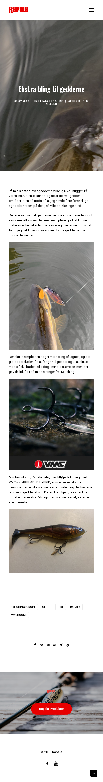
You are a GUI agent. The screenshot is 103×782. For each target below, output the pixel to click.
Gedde (46, 607)
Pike (61, 607)
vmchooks (19, 615)
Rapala (75, 607)
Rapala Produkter (51, 709)
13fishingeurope (23, 607)
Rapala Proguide (50, 101)
